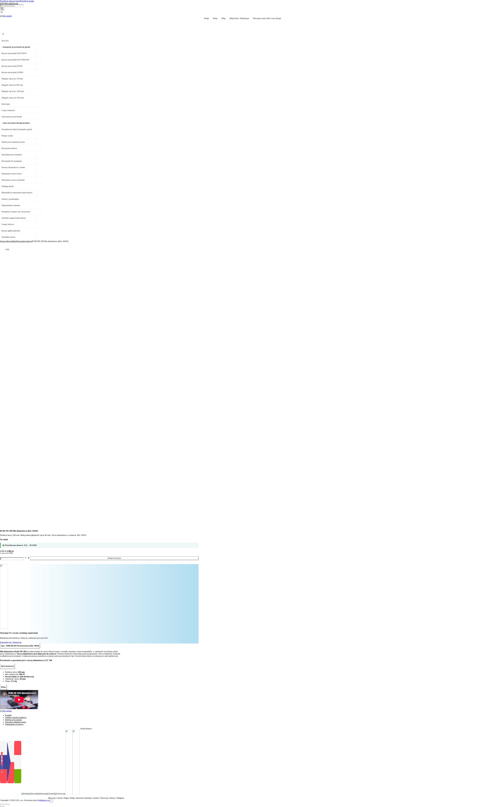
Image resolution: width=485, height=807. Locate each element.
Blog (223, 18)
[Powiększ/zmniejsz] (1, 804)
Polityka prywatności (13, 720)
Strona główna (6, 241)
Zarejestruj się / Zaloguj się (10, 642)
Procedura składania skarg (15, 722)
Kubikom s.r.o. (44, 800)
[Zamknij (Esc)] (9, 804)
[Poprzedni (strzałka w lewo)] (1, 806)
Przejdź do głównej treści (10, 1)
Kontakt (8, 715)
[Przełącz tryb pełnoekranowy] (4, 804)
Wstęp (206, 18)
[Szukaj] (2, 9)
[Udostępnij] (6, 804)
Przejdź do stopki (27, 1)
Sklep (215, 18)
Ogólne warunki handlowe (15, 717)
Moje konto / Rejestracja (239, 18)
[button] (2, 22)
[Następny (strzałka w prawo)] (4, 806)
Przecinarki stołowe (24, 241)
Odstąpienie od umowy (14, 724)
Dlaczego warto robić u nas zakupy (267, 18)
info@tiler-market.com (9, 3)
